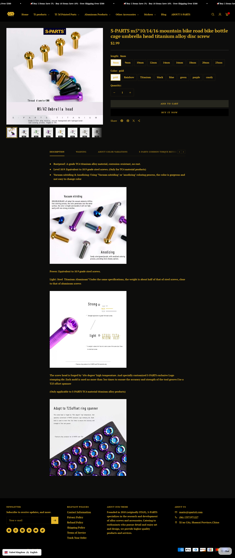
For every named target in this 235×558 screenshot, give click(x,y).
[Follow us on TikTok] (42, 530)
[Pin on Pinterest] (127, 120)
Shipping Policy (76, 527)
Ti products (40, 14)
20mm (205, 62)
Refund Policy (75, 522)
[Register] (54, 520)
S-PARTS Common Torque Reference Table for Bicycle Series (175, 152)
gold (115, 77)
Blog (163, 14)
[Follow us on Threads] (15, 530)
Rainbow (129, 77)
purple (196, 77)
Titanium (145, 77)
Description (57, 152)
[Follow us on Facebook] (9, 530)
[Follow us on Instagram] (22, 530)
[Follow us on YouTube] (35, 530)
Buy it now (169, 112)
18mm (192, 62)
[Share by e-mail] (139, 120)
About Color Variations (113, 152)
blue (171, 77)
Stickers (149, 14)
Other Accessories (126, 14)
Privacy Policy (75, 517)
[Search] (213, 14)
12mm (153, 62)
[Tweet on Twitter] (133, 120)
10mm (140, 62)
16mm (179, 62)
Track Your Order (76, 537)
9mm (128, 62)
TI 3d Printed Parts (66, 14)
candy (209, 77)
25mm (218, 62)
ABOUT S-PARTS (180, 14)
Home (25, 14)
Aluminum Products (96, 14)
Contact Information (79, 512)
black (160, 77)
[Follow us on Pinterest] (29, 530)
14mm (166, 62)
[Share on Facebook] (121, 120)
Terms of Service (76, 532)
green (183, 77)
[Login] (220, 14)
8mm (116, 62)
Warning (81, 152)
